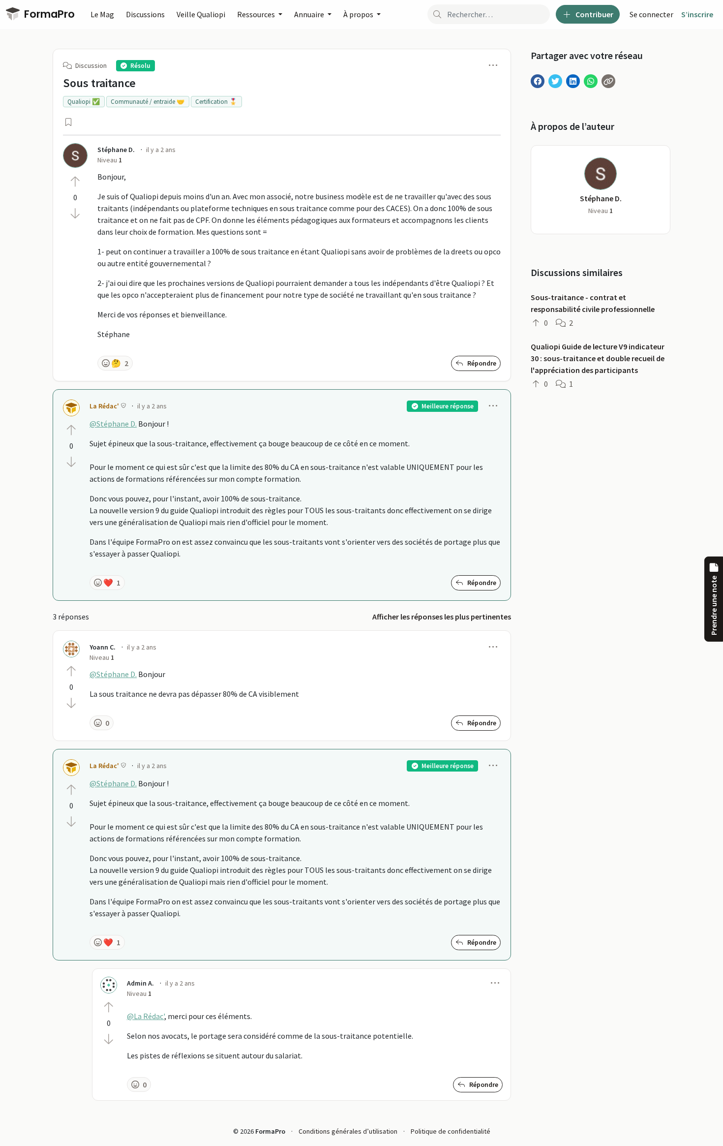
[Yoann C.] (71, 649)
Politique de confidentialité (450, 1131)
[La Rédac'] (71, 408)
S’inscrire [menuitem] (697, 14)
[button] (493, 65)
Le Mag (102, 14)
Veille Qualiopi (201, 14)
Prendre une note (714, 605)
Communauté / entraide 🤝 (147, 101)
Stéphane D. (601, 198)
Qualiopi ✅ (83, 101)
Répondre (481, 363)
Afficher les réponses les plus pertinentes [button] (441, 616)
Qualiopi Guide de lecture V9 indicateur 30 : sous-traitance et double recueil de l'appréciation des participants (597, 358)
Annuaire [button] (310, 14)
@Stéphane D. (113, 424)
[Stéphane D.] (75, 155)
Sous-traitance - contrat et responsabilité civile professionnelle (593, 303)
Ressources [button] (256, 14)
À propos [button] (359, 14)
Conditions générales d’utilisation (348, 1131)
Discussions (145, 14)
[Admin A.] (108, 985)
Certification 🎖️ (216, 101)
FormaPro (48, 14)
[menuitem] (651, 14)
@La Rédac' (145, 1016)
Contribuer (593, 14)
